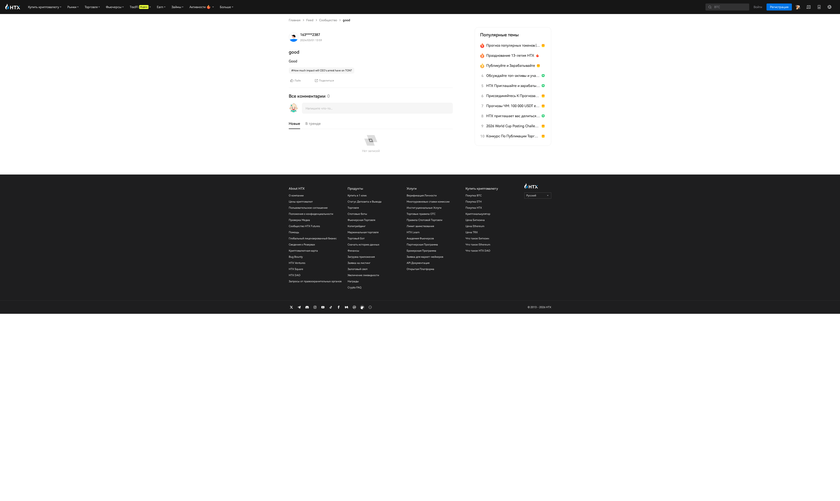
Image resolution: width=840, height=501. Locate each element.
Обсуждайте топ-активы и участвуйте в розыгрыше (513, 76)
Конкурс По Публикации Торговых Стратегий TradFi (513, 136)
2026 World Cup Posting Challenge (513, 126)
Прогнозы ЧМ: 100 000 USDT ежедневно (513, 106)
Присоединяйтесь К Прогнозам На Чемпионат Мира (513, 96)
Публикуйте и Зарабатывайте (510, 66)
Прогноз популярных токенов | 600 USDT (513, 45)
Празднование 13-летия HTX (510, 55)
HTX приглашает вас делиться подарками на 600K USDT (513, 116)
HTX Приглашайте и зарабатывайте (513, 86)
